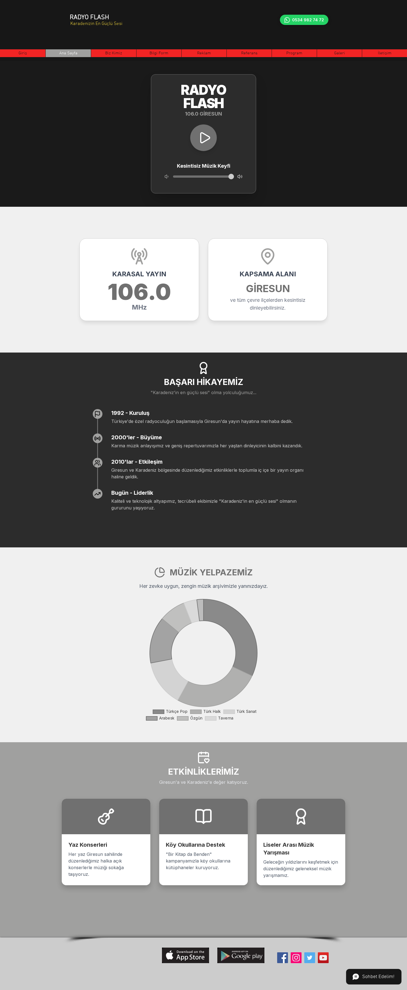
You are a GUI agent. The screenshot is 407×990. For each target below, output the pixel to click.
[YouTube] (323, 957)
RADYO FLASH (89, 17)
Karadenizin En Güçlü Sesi (96, 24)
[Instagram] (296, 957)
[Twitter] (309, 957)
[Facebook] (282, 957)
